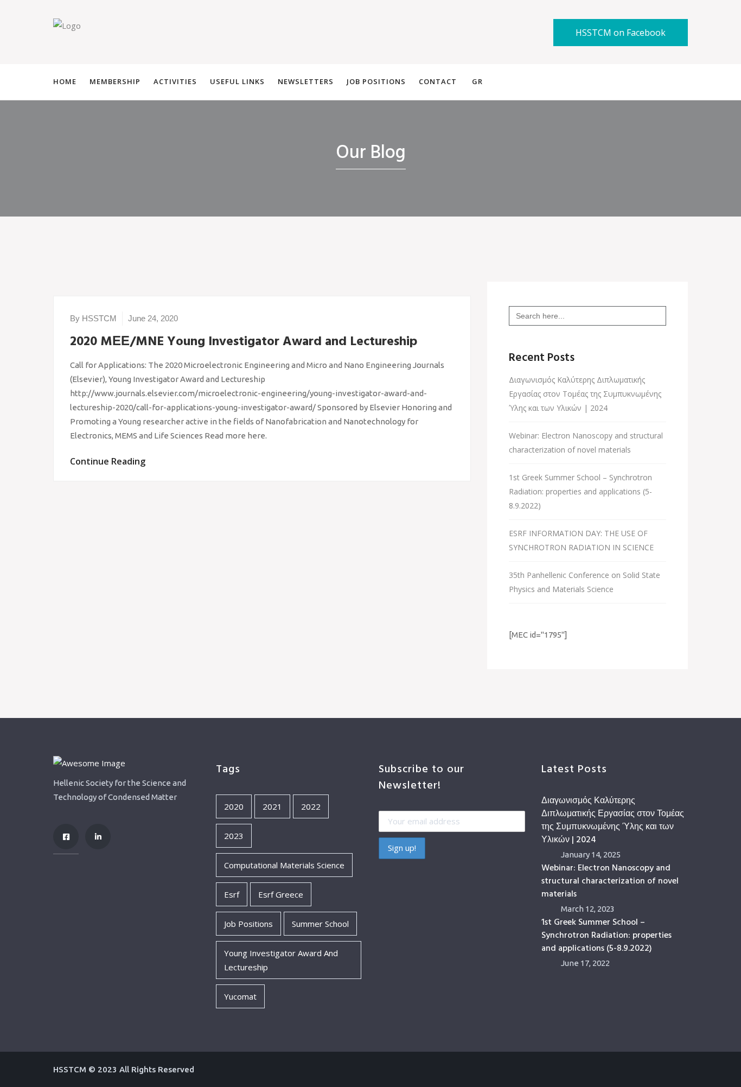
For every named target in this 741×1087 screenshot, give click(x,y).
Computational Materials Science (284, 865)
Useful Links (237, 81)
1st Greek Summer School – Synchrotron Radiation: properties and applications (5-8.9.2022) (580, 491)
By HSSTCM (93, 318)
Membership (115, 81)
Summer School (320, 923)
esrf (231, 894)
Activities (175, 81)
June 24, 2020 (153, 318)
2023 (234, 835)
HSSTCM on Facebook (621, 33)
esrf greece (280, 894)
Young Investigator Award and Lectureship (281, 960)
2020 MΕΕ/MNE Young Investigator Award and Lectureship (243, 342)
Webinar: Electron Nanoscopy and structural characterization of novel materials (586, 442)
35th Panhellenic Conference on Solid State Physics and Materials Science (584, 582)
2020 (234, 806)
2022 (311, 806)
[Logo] (67, 24)
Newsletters (306, 81)
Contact (438, 81)
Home (64, 81)
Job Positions (376, 81)
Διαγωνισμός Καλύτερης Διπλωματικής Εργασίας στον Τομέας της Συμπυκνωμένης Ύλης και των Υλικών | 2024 (585, 393)
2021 (272, 806)
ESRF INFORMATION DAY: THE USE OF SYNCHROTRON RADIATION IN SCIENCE (581, 540)
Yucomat (240, 996)
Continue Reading (107, 461)
